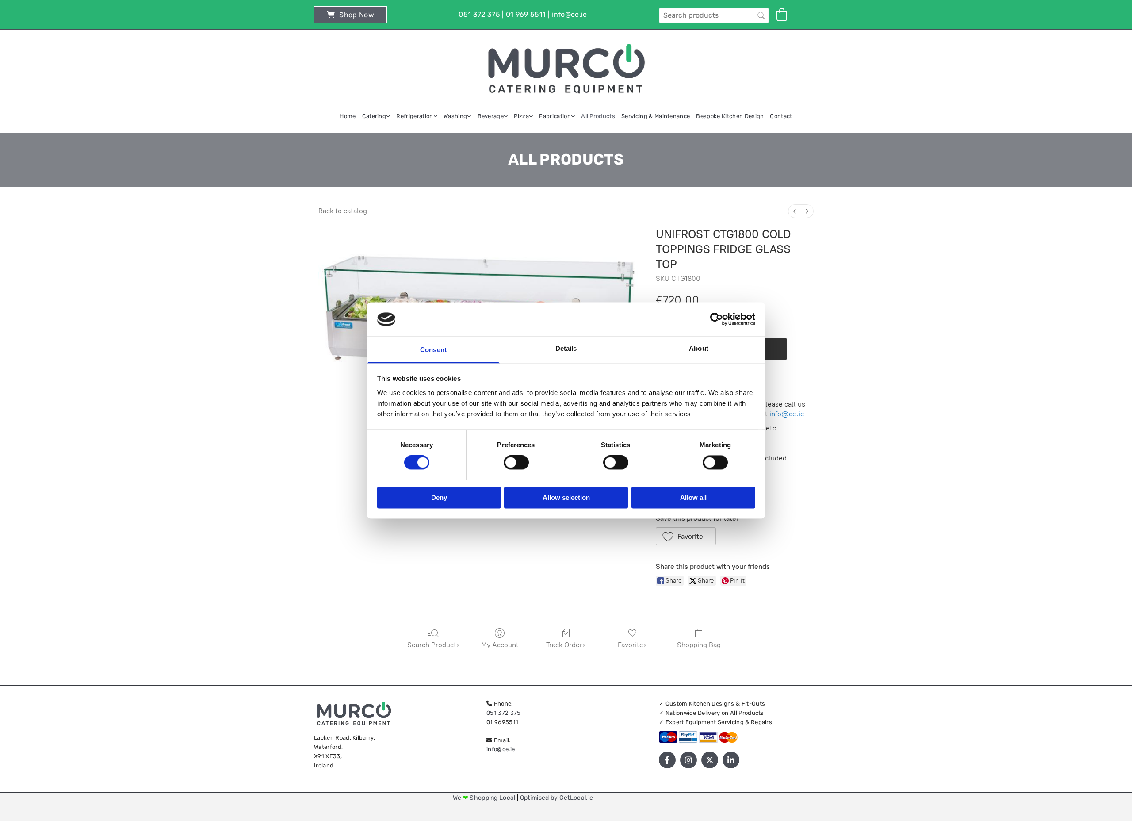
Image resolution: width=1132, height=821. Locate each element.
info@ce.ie (786, 414)
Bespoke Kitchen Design (730, 116)
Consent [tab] (433, 349)
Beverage (491, 116)
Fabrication (555, 116)
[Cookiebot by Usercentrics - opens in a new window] (716, 319)
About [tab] (698, 348)
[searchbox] (714, 15)
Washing (455, 116)
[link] (376, 116)
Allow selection (566, 497)
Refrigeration (414, 116)
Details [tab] (566, 348)
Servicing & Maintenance (655, 116)
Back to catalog (342, 211)
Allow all (693, 497)
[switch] (516, 463)
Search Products (433, 645)
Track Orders (566, 645)
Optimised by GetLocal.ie (556, 798)
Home (348, 116)
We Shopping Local (485, 798)
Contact (781, 116)
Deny (439, 497)
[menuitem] (794, 211)
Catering (374, 116)
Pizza (521, 116)
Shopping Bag (699, 645)
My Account (500, 645)
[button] (350, 14)
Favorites (632, 645)
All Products (598, 116)
